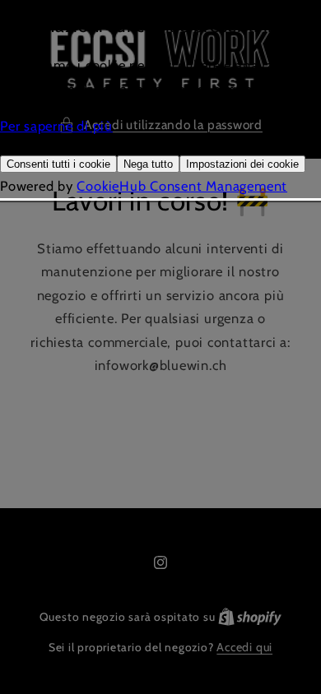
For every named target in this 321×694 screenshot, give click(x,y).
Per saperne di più (56, 126)
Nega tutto (148, 164)
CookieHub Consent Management (182, 186)
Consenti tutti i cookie (58, 164)
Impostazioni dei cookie (242, 164)
